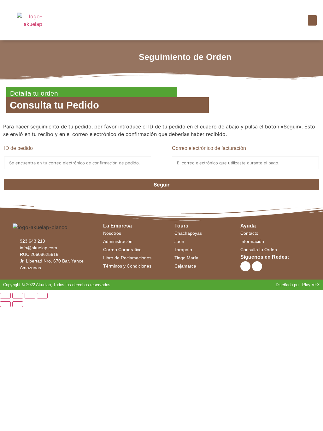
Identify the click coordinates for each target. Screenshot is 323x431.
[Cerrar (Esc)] (5, 295)
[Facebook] (245, 266)
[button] (312, 20)
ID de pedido (18, 148)
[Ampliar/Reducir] (42, 295)
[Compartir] (17, 295)
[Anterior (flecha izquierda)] (5, 304)
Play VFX (311, 284)
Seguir (162, 184)
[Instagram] (257, 266)
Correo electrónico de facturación (209, 148)
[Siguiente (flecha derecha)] (17, 304)
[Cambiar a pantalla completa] (30, 295)
